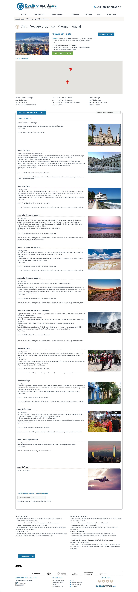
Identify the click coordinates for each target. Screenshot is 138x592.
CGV (54, 584)
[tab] (31, 113)
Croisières (75, 14)
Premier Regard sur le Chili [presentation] (31, 112)
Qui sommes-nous (58, 580)
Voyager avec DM (58, 586)
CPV (58, 584)
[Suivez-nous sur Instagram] (111, 581)
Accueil (24, 14)
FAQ (73, 580)
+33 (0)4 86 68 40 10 (108, 7)
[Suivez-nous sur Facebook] (99, 581)
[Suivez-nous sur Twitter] (103, 581)
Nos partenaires (76, 584)
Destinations (39, 14)
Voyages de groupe (77, 582)
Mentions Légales (58, 582)
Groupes (88, 14)
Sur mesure (111, 14)
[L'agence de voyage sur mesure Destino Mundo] (36, 6)
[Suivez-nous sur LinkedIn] (107, 581)
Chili (22, 19)
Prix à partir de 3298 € (62, 53)
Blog (99, 14)
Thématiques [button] (57, 14)
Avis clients (75, 586)
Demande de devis (106, 34)
